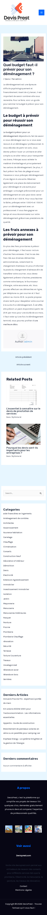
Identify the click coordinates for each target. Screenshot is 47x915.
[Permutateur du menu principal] (41, 12)
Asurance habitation (12, 532)
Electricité (8, 575)
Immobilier (8, 584)
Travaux (6, 660)
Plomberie (8, 632)
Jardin (6, 599)
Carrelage (7, 537)
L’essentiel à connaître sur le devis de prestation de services (23, 411)
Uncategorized (10, 665)
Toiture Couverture (12, 655)
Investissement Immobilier (16, 589)
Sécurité (7, 646)
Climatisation (9, 546)
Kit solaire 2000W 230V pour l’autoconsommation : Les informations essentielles (22, 713)
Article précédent (23, 357)
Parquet (7, 617)
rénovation (8, 641)
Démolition (8, 565)
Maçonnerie (8, 603)
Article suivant (23, 364)
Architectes (8, 523)
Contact (23, 886)
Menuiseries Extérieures (14, 613)
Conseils (7, 551)
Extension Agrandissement (16, 580)
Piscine (6, 627)
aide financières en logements (17, 513)
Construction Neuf (12, 556)
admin (28, 341)
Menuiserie (8, 608)
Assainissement (10, 527)
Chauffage (8, 542)
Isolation (7, 594)
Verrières (7, 679)
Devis (5, 570)
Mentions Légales (23, 890)
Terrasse (7, 651)
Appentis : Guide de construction (18, 723)
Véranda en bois (10, 674)
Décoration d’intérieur (13, 561)
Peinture (7, 622)
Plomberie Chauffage (13, 636)
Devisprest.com (23, 855)
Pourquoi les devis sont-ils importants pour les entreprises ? (22, 450)
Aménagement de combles (16, 518)
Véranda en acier (11, 670)
